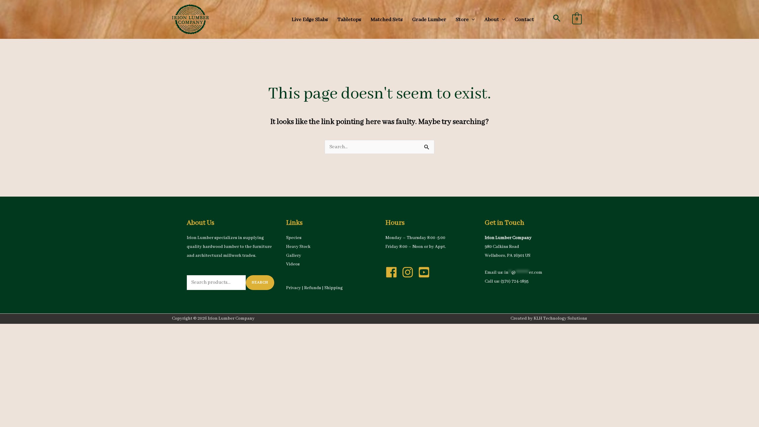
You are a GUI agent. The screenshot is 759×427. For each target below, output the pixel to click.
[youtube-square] (425, 272)
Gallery (293, 255)
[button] (557, 18)
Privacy (293, 288)
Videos (293, 264)
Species (294, 237)
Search (260, 282)
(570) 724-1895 (515, 281)
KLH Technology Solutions (560, 318)
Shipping (333, 288)
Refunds (312, 288)
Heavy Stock (298, 246)
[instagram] (409, 272)
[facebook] (393, 272)
